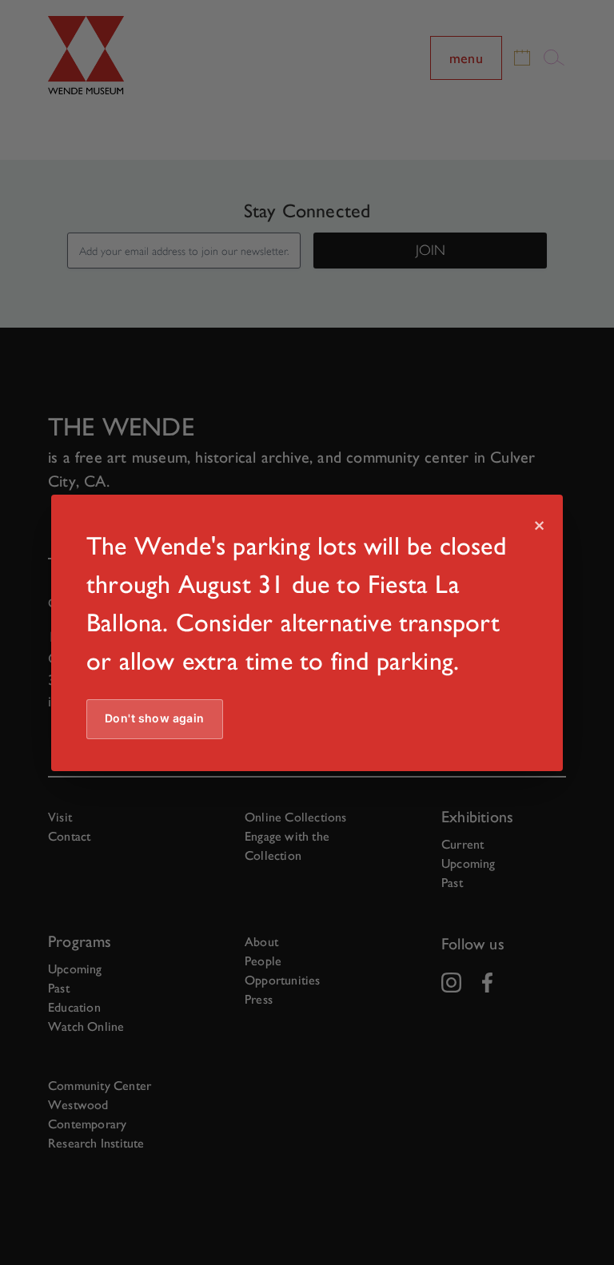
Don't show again (155, 718)
